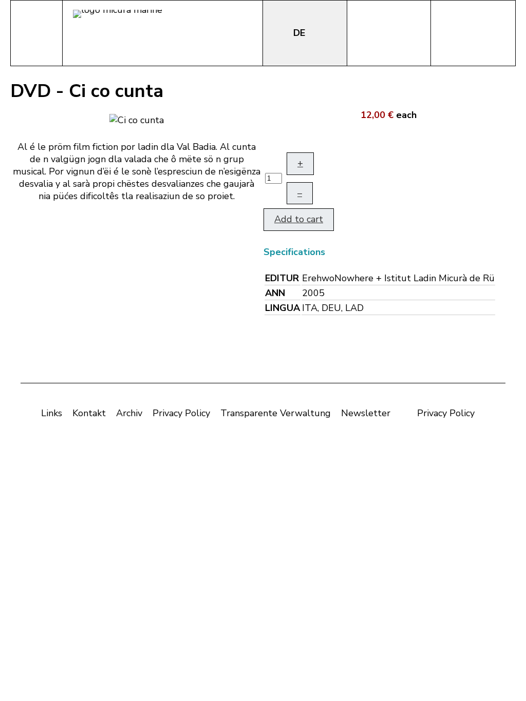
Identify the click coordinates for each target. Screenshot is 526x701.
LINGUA (282, 308)
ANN (275, 293)
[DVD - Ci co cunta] (136, 119)
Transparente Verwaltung (275, 413)
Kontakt (89, 413)
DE (300, 33)
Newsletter (365, 413)
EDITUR (282, 278)
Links (51, 413)
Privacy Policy (181, 413)
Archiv (129, 413)
